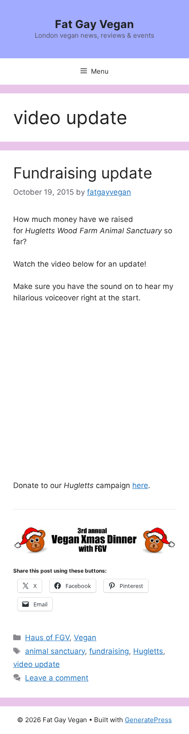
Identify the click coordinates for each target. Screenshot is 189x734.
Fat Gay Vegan (94, 24)
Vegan (85, 637)
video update (36, 664)
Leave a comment (56, 677)
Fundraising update (82, 173)
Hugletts (148, 651)
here (140, 485)
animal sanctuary (55, 651)
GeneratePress (148, 720)
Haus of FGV (47, 637)
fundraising (109, 651)
